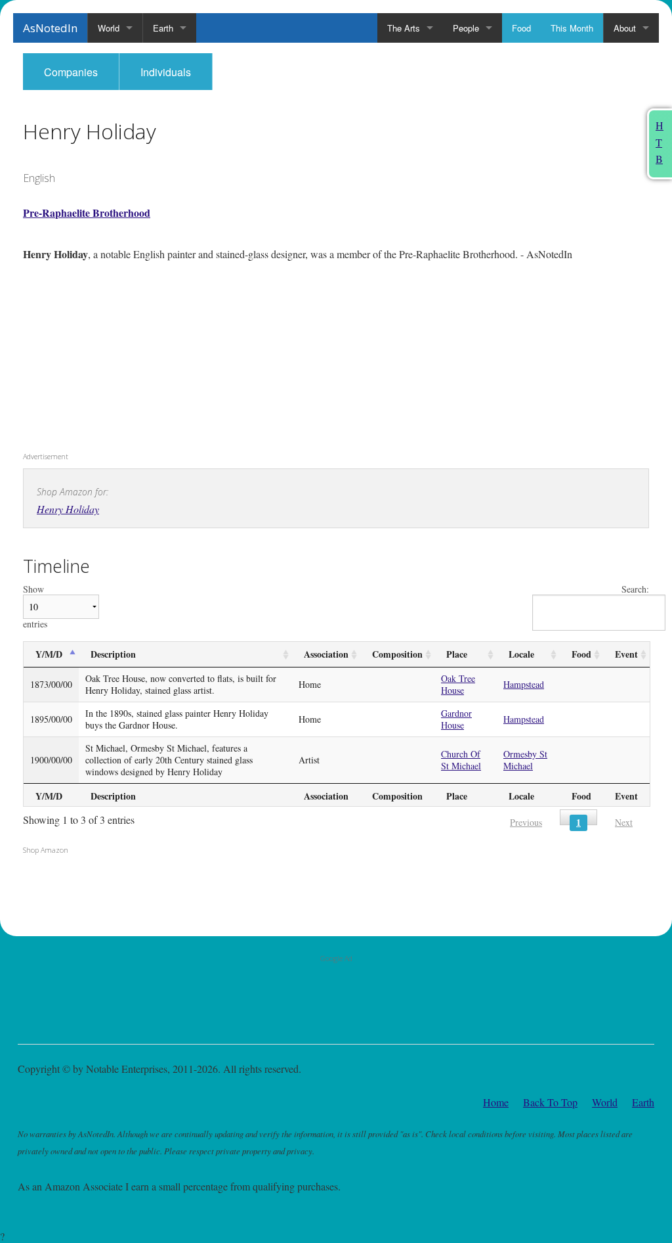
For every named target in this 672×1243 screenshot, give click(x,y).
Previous (526, 822)
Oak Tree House (458, 684)
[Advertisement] (105, 361)
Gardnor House (456, 719)
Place (456, 654)
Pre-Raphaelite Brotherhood (86, 212)
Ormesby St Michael (525, 760)
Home (496, 1102)
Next (624, 822)
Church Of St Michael (461, 760)
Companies (71, 71)
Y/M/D (48, 654)
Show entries (35, 606)
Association (326, 654)
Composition (397, 654)
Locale (521, 654)
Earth (163, 28)
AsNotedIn (50, 27)
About (625, 28)
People (466, 28)
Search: (635, 589)
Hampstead (523, 684)
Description (113, 654)
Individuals (165, 71)
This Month (572, 28)
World (108, 28)
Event (626, 654)
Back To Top (550, 1102)
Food (521, 28)
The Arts (403, 28)
